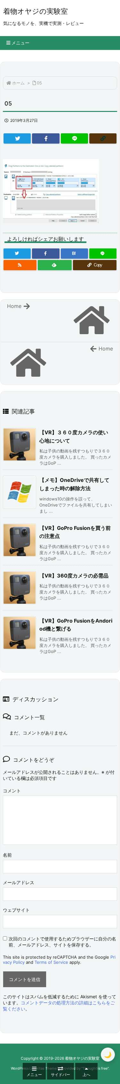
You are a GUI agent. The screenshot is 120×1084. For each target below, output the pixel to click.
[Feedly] (55, 265)
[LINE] (74, 138)
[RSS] (20, 265)
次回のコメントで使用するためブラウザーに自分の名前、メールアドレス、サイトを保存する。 (62, 941)
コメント (12, 790)
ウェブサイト (16, 910)
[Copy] (102, 138)
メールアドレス (18, 882)
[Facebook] (45, 138)
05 (39, 82)
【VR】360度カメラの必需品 (73, 575)
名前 (7, 855)
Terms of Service (51, 962)
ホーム (18, 82)
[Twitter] (17, 138)
